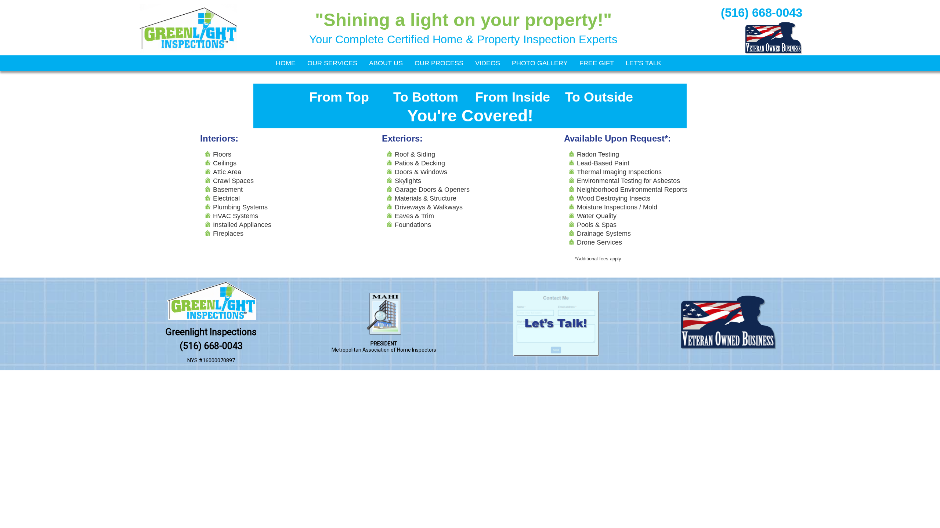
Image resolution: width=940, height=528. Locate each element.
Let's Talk (643, 63)
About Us (386, 63)
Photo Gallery (540, 63)
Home (286, 63)
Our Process (439, 63)
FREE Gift (596, 63)
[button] (921, 509)
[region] (470, 27)
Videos (487, 63)
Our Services (332, 63)
